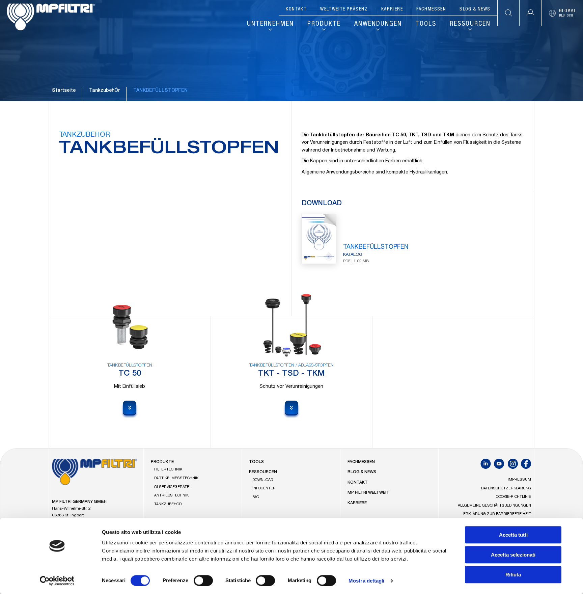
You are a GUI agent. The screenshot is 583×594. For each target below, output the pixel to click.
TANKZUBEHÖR (84, 135)
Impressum (519, 480)
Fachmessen (431, 9)
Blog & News (475, 9)
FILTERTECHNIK (168, 469)
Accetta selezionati (513, 555)
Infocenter (264, 488)
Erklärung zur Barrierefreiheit (497, 514)
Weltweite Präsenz (344, 9)
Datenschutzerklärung (506, 488)
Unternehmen (270, 24)
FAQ (255, 497)
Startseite (64, 90)
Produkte (324, 24)
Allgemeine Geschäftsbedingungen (494, 506)
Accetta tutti (513, 535)
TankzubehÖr (104, 90)
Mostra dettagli (367, 581)
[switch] (203, 580)
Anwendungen (378, 24)
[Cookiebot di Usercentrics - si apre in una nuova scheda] (57, 581)
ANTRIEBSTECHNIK (171, 495)
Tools (425, 24)
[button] (530, 13)
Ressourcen (470, 24)
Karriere (392, 9)
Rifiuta (513, 574)
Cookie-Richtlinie (513, 497)
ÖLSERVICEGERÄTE (171, 487)
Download (262, 480)
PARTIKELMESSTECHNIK (176, 478)
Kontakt (296, 9)
